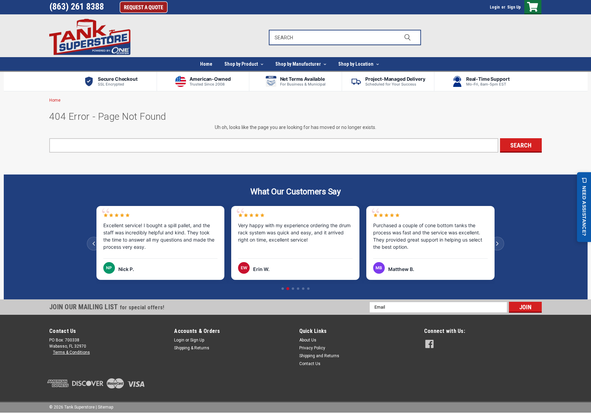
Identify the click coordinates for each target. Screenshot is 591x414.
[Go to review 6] (308, 288)
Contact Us (309, 363)
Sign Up (514, 7)
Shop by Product (241, 64)
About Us (307, 340)
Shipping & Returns (191, 348)
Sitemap (105, 407)
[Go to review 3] (293, 288)
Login (495, 7)
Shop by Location (356, 64)
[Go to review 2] (287, 288)
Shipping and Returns (319, 355)
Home (206, 64)
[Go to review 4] (298, 288)
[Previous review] (94, 243)
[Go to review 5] (303, 288)
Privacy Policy (312, 348)
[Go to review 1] (282, 288)
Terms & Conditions (71, 352)
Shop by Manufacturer (298, 64)
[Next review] (497, 243)
